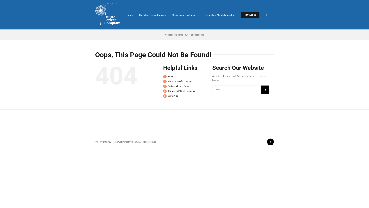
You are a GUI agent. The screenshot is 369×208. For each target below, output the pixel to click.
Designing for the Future (178, 86)
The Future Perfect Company (181, 81)
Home (170, 76)
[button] (267, 14)
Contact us (173, 96)
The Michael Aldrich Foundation (182, 91)
